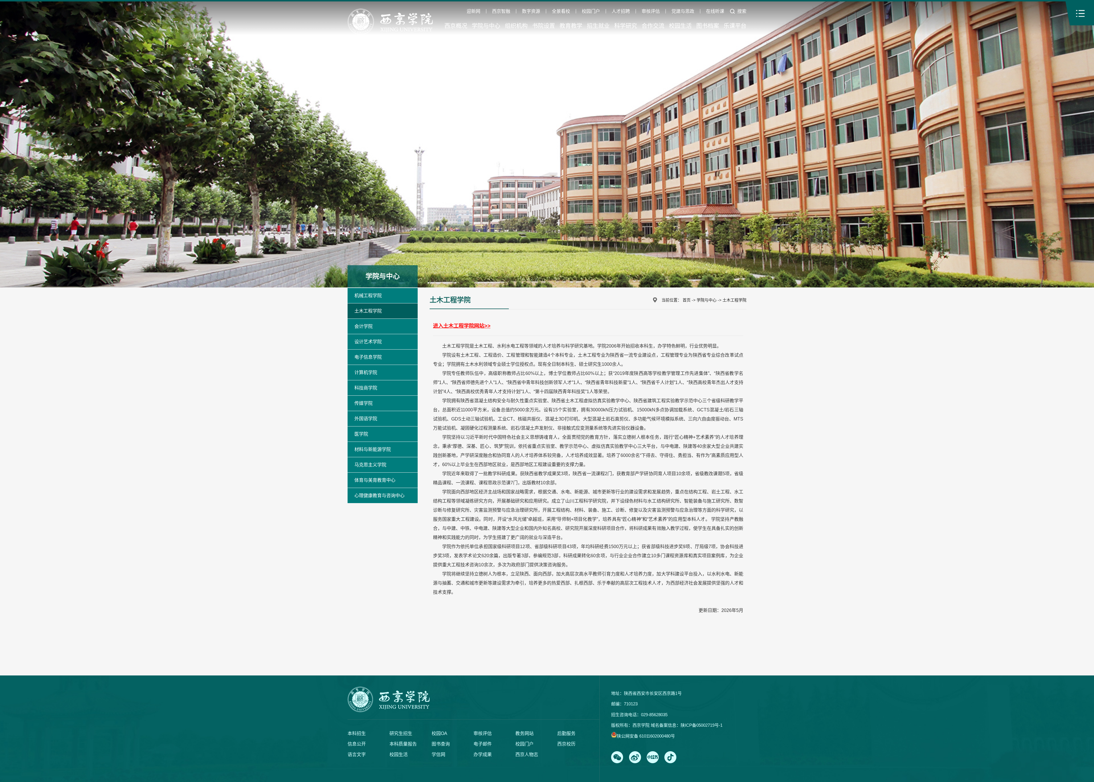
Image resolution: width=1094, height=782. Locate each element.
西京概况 (455, 26)
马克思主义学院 (370, 464)
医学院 (361, 434)
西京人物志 (526, 754)
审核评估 (651, 11)
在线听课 (715, 11)
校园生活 (680, 26)
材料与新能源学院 (372, 449)
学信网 (438, 754)
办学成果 (482, 754)
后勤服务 (566, 733)
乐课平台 (735, 26)
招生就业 (598, 26)
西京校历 (566, 744)
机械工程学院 (368, 295)
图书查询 (441, 744)
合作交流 (653, 26)
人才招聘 (621, 11)
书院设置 (543, 26)
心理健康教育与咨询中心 (379, 495)
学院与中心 (486, 26)
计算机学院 (365, 372)
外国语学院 (365, 418)
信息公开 (357, 744)
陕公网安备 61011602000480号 (646, 736)
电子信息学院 (368, 357)
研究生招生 (400, 733)
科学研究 (625, 26)
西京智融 (501, 11)
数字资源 (531, 11)
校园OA (439, 733)
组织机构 (516, 26)
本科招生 (357, 733)
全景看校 (561, 11)
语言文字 (357, 754)
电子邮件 (482, 744)
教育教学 (571, 26)
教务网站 (524, 733)
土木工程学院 (368, 311)
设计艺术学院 (368, 341)
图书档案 (707, 26)
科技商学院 (365, 387)
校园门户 (591, 11)
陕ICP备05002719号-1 (701, 725)
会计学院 (363, 326)
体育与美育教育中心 (374, 480)
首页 (687, 300)
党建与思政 (682, 11)
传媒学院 (363, 403)
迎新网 (473, 11)
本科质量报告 (403, 744)
